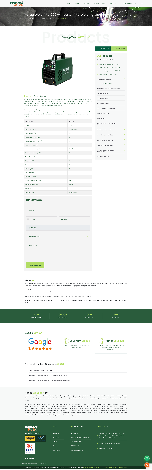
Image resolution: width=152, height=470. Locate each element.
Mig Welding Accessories (105, 140)
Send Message (35, 265)
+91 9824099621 (105, 443)
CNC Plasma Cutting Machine (106, 130)
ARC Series (74, 433)
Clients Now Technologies (91, 467)
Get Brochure (57, 450)
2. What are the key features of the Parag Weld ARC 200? (48, 375)
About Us (78, 4)
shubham (80, 340)
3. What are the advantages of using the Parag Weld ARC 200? (49, 381)
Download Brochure (129, 4)
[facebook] (25, 458)
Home (69, 4)
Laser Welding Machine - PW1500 (109, 64)
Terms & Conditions (110, 467)
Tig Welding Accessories (105, 145)
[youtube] (33, 458)
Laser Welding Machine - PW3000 (109, 71)
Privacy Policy (122, 467)
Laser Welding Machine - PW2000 (109, 67)
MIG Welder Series (102, 93)
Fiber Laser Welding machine (106, 60)
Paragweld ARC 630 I (105, 83)
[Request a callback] (147, 465)
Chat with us (120, 49)
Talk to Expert (104, 49)
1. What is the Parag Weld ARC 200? (40, 370)
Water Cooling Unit (103, 156)
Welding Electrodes (103, 113)
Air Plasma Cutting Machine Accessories (106, 150)
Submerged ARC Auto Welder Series (108, 88)
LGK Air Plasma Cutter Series (106, 108)
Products (87, 4)
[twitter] (27, 458)
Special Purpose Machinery (105, 135)
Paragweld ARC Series (104, 79)
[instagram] (31, 458)
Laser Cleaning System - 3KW (108, 74)
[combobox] (28, 219)
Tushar (114, 340)
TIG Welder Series (102, 98)
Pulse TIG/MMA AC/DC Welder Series (106, 124)
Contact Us (112, 4)
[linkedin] (29, 458)
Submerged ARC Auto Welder (80, 437)
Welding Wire (101, 118)
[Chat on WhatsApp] (147, 458)
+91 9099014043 (115, 443)
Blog (103, 4)
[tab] (111, 60)
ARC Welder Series (48, 19)
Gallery (96, 4)
